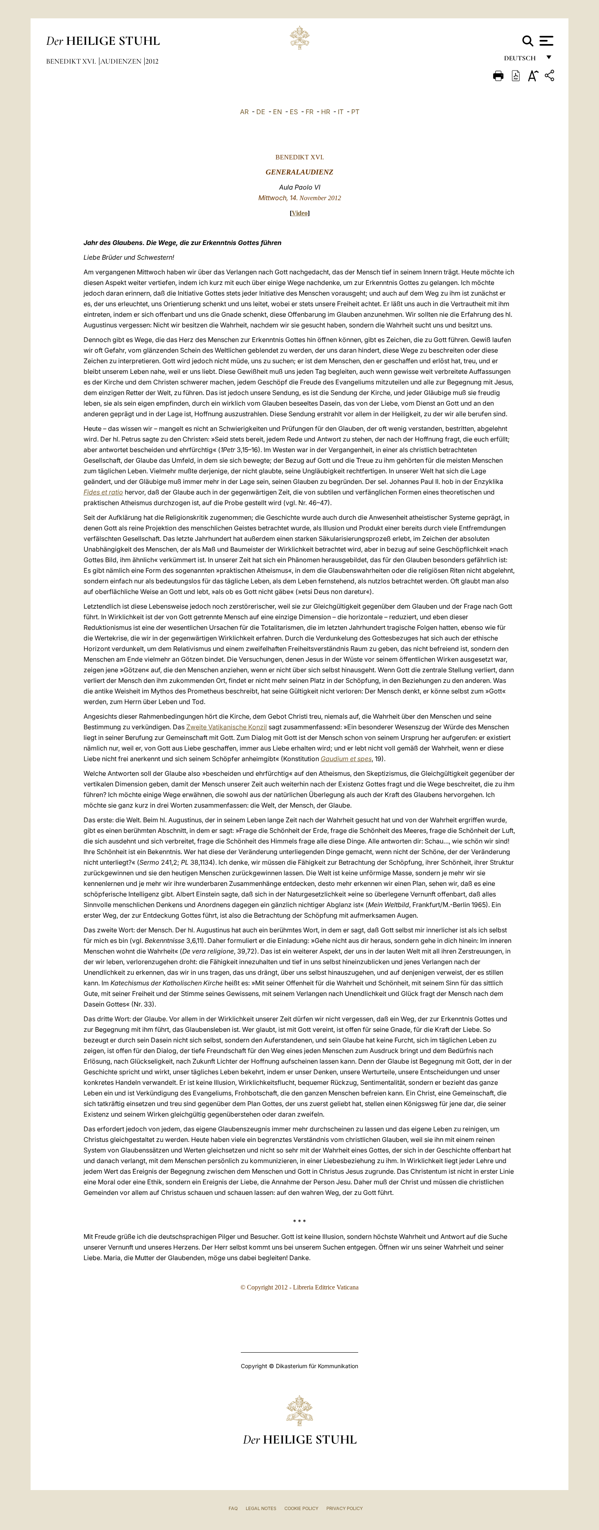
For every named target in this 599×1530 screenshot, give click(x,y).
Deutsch (522, 60)
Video (300, 213)
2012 (152, 61)
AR (244, 112)
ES (294, 112)
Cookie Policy (301, 1508)
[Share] (550, 77)
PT (355, 112)
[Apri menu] (545, 41)
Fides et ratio (103, 492)
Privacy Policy (344, 1508)
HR (325, 112)
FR (309, 112)
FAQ (233, 1508)
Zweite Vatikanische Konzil (226, 727)
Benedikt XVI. (72, 61)
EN (277, 112)
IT (341, 112)
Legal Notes (261, 1508)
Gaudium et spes (346, 759)
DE (260, 112)
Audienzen (121, 61)
